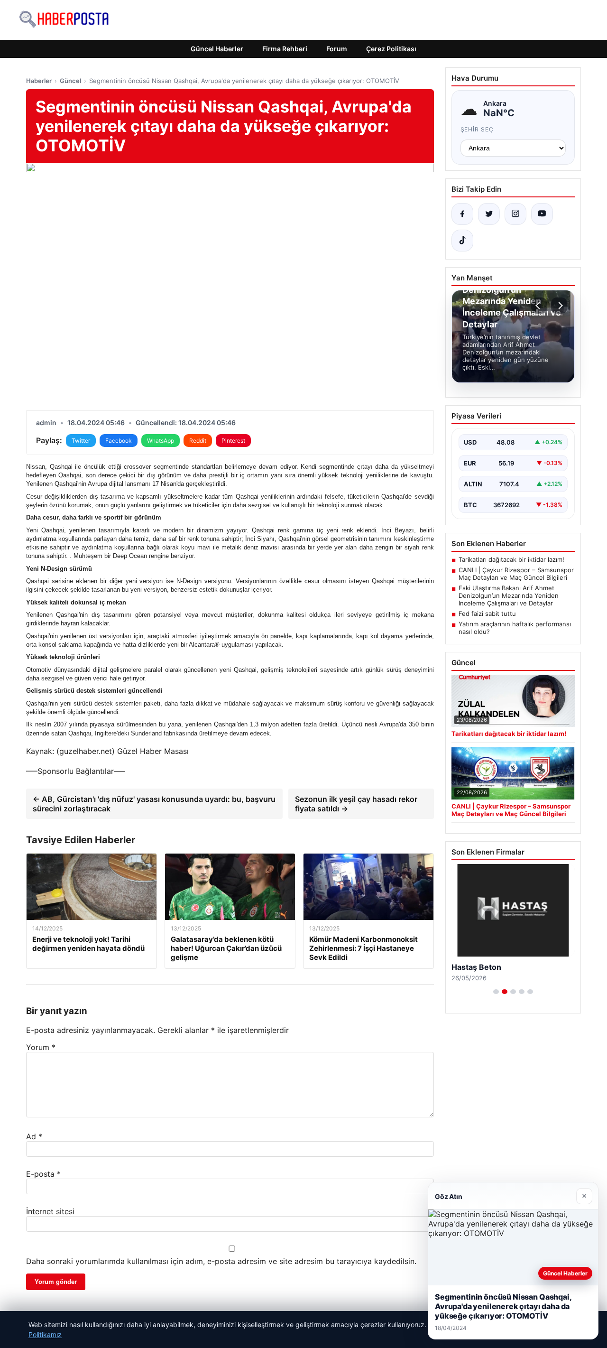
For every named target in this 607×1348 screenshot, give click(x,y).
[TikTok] (462, 240)
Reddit (197, 440)
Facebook (118, 440)
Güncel (70, 80)
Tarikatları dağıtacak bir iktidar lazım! (511, 559)
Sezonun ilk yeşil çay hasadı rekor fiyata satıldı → (356, 803)
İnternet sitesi (50, 1211)
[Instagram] (515, 214)
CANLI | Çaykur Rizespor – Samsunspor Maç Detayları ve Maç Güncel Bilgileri (516, 573)
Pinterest (233, 440)
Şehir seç (477, 129)
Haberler (39, 80)
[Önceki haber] (539, 305)
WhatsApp (160, 440)
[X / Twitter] (489, 214)
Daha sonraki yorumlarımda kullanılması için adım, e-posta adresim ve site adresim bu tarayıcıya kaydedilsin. (221, 1261)
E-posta (43, 1174)
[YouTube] (542, 214)
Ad (34, 1136)
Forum (336, 49)
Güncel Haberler (217, 49)
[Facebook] (462, 214)
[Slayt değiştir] (496, 991)
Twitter (81, 440)
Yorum (40, 1047)
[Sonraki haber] (559, 305)
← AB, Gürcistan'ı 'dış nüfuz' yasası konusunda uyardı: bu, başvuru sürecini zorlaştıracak (154, 803)
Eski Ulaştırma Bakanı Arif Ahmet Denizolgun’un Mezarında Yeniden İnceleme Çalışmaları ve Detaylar (509, 595)
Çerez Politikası (391, 49)
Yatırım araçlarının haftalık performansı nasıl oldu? (515, 627)
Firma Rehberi (284, 49)
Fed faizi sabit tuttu (487, 613)
